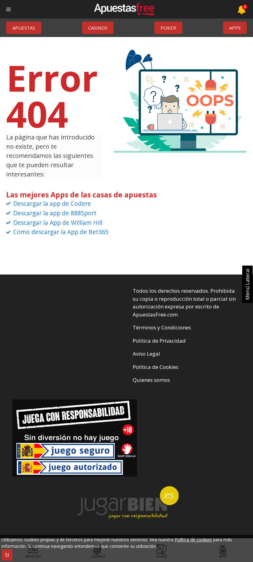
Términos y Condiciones (162, 327)
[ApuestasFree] (124, 9)
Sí (7, 555)
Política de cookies (193, 540)
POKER (168, 28)
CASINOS (97, 28)
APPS (235, 28)
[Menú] (8, 9)
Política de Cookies (155, 366)
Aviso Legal (146, 353)
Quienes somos (151, 379)
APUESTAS (23, 28)
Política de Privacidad (159, 340)
